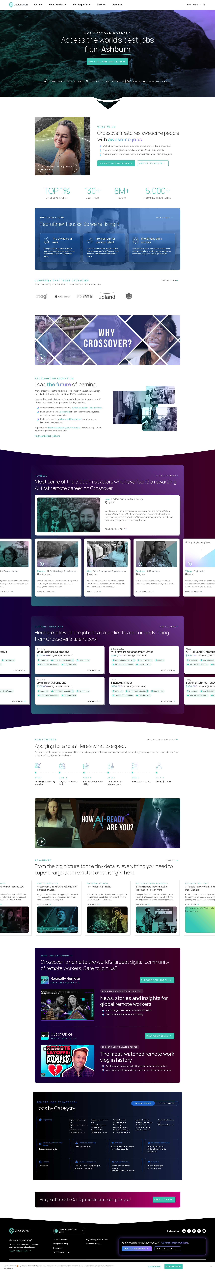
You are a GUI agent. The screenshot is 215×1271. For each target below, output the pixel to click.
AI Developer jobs (96, 1127)
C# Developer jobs (119, 1120)
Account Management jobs (120, 1166)
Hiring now (169, 280)
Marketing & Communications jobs (123, 1171)
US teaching (64, 411)
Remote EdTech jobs (154, 1168)
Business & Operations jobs (157, 1149)
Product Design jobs (75, 1130)
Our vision (163, 217)
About (37, 4)
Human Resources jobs (155, 1146)
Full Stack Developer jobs (121, 1132)
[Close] (211, 1266)
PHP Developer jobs (141, 1125)
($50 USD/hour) (139, 686)
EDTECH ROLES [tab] (167, 1103)
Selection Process (94, 1244)
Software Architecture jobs (48, 1149)
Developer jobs (118, 1125)
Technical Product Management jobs (87, 1166)
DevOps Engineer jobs (120, 1127)
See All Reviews (166, 476)
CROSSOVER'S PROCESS (161, 739)
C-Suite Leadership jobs (83, 1146)
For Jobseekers (56, 4)
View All (170, 860)
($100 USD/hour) (65, 655)
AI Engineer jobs (96, 1130)
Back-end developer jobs (99, 1132)
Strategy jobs (152, 1151)
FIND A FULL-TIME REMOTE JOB (105, 61)
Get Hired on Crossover (114, 163)
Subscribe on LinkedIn (155, 980)
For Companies (80, 4)
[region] (107, 1266)
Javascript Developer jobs (144, 1122)
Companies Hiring (60, 1244)
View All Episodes (157, 1036)
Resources (117, 4)
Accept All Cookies (173, 1266)
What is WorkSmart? (61, 1252)
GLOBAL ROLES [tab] (143, 1103)
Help (189, 4)
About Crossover (60, 1239)
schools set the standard (70, 419)
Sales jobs (114, 1168)
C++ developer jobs (119, 1122)
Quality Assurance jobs (76, 1132)
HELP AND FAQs (19, 1250)
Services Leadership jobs (119, 1149)
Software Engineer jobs (99, 1125)
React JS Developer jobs (143, 1130)
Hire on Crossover (151, 163)
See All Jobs (168, 626)
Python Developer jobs (142, 1127)
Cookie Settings (154, 1266)
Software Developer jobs (166, 1125)
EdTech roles (96, 407)
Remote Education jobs (155, 1166)
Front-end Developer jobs (121, 1130)
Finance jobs (43, 1166)
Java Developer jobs (142, 1120)
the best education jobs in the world (64, 427)
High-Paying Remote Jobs (97, 1239)
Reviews (101, 4)
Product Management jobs (84, 1168)
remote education (80, 407)
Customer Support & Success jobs (122, 1146)
